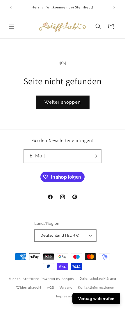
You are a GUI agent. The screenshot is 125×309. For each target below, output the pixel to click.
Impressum (65, 296)
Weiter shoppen (62, 102)
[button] (11, 26)
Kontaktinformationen (96, 288)
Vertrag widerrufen (96, 298)
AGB (50, 288)
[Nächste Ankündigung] (114, 7)
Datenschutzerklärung (98, 279)
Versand (66, 288)
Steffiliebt (31, 279)
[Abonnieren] (94, 156)
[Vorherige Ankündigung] (10, 7)
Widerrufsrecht (29, 288)
